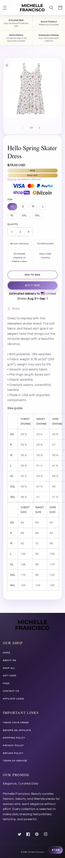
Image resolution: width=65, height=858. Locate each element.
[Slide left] (23, 128)
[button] (5, 7)
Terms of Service (15, 761)
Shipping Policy (14, 738)
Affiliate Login (13, 699)
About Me (9, 660)
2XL (24, 215)
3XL (37, 215)
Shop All (9, 668)
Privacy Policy (13, 745)
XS (12, 206)
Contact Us (11, 691)
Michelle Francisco (36, 852)
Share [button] (16, 308)
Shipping (11, 179)
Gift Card (9, 676)
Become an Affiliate (17, 730)
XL (12, 215)
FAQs (6, 683)
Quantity (12, 224)
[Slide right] (39, 128)
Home (6, 653)
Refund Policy (13, 753)
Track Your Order (16, 722)
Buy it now (32, 285)
